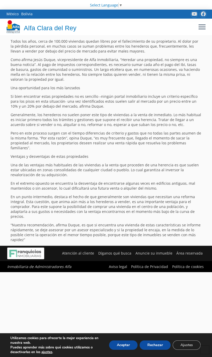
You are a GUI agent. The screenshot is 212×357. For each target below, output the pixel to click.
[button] (202, 26)
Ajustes (186, 345)
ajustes (46, 352)
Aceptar (123, 345)
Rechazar (155, 345)
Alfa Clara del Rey (50, 28)
